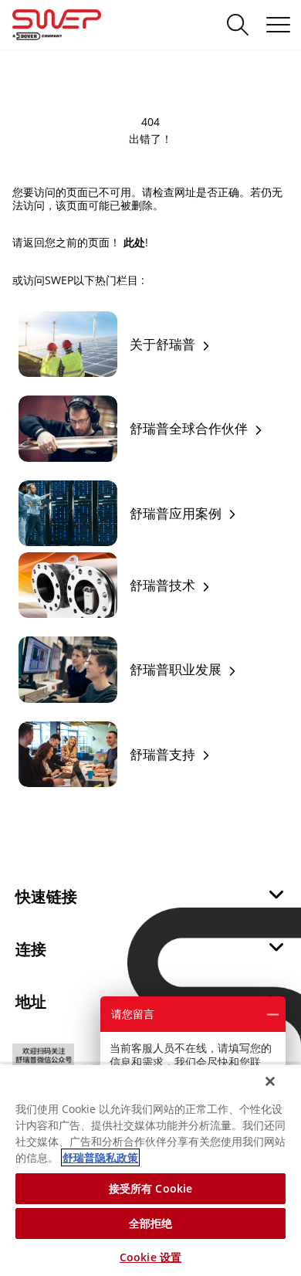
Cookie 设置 (150, 1257)
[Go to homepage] (75, 25)
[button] (150, 900)
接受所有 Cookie (151, 1188)
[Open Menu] (278, 25)
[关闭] (270, 1081)
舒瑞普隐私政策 (100, 1157)
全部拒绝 (151, 1223)
